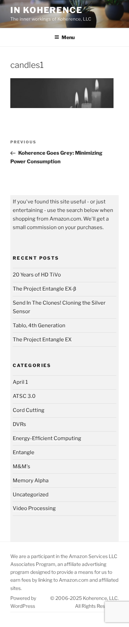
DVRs (19, 424)
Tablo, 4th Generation (39, 325)
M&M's (21, 466)
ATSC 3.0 (24, 396)
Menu (68, 37)
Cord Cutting (28, 410)
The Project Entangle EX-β (44, 289)
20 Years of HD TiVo (37, 275)
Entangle (23, 452)
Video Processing (34, 508)
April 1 (20, 382)
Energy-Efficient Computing (47, 438)
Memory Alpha (31, 480)
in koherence (46, 10)
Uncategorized (31, 495)
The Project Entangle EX (42, 339)
